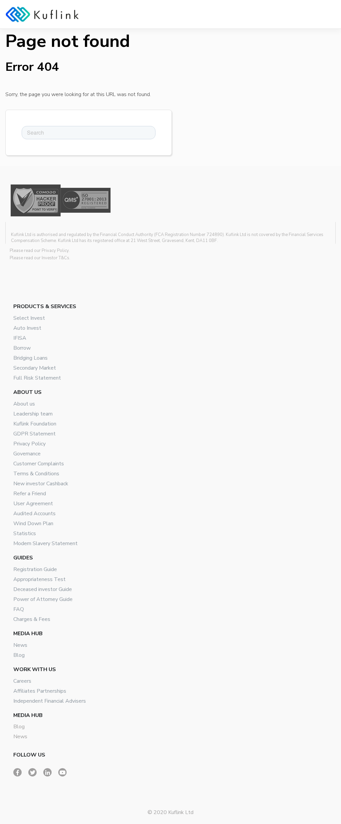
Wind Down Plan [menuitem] (33, 523)
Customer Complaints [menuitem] (38, 463)
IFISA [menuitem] (19, 338)
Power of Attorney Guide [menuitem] (43, 599)
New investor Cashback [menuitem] (40, 483)
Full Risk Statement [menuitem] (37, 378)
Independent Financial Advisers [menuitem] (49, 701)
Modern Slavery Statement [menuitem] (45, 543)
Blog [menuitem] (19, 655)
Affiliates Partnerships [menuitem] (39, 691)
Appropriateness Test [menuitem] (39, 579)
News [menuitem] (20, 645)
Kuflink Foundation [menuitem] (34, 423)
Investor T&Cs (55, 258)
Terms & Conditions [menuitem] (36, 473)
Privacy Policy (55, 250)
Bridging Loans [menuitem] (30, 358)
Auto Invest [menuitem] (27, 328)
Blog (19, 726)
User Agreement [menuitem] (33, 503)
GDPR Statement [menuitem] (34, 433)
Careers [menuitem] (22, 681)
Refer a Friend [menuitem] (29, 493)
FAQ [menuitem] (18, 609)
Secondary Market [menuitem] (34, 368)
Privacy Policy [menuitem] (29, 443)
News (20, 736)
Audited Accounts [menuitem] (34, 513)
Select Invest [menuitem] (29, 318)
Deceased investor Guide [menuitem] (42, 589)
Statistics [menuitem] (24, 533)
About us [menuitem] (24, 404)
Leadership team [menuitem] (33, 413)
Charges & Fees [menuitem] (31, 619)
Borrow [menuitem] (22, 348)
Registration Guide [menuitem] (35, 569)
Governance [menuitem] (27, 453)
